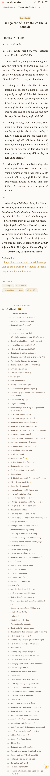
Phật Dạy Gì (21, 285)
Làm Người (8, 7)
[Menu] (46, 2)
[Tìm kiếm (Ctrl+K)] (35, 2)
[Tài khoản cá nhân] (42, 2)
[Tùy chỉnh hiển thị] (39, 2)
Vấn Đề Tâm (31, 290)
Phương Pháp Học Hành (13, 290)
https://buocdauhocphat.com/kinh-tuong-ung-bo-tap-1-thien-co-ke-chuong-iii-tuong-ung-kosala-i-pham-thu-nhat (24, 267)
